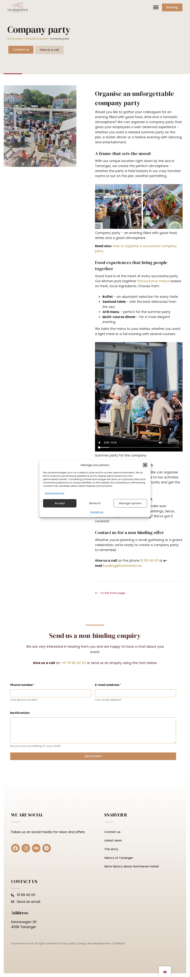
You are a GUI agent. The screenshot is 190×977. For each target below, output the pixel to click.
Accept (60, 503)
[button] (145, 465)
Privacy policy (67, 943)
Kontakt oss (97, 512)
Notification (20, 713)
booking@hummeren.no (122, 566)
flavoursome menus (154, 281)
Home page (14, 38)
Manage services (54, 493)
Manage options (130, 503)
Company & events (36, 38)
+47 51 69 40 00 (73, 663)
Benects (95, 503)
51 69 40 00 (149, 560)
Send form (93, 756)
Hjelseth (120, 943)
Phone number (22, 685)
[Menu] (156, 7)
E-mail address (108, 685)
